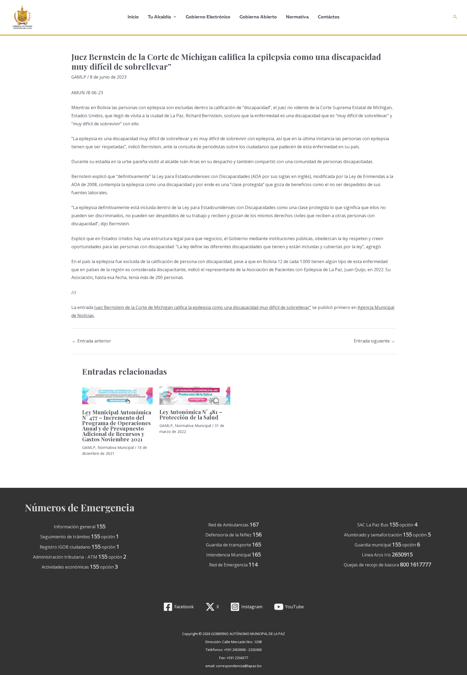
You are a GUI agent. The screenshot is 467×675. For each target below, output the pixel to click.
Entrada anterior (91, 341)
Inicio (133, 17)
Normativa (297, 17)
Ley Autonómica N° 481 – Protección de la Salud (190, 414)
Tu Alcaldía (159, 17)
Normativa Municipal (116, 447)
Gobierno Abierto (258, 17)
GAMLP (78, 77)
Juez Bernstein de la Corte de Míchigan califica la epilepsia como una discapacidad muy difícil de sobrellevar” (202, 307)
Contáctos (328, 17)
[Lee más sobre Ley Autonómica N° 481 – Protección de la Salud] (194, 395)
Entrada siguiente (374, 341)
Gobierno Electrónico (208, 17)
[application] (173, 17)
